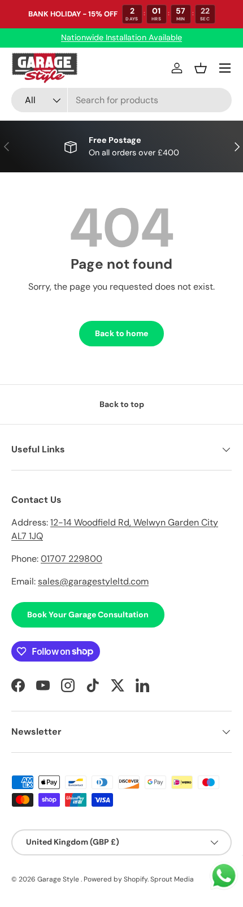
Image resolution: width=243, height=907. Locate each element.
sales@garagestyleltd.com (93, 581)
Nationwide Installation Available (121, 37)
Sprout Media (172, 879)
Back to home (121, 333)
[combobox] (121, 100)
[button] (200, 68)
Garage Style (59, 879)
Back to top (121, 404)
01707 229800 (71, 559)
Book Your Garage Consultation (88, 614)
